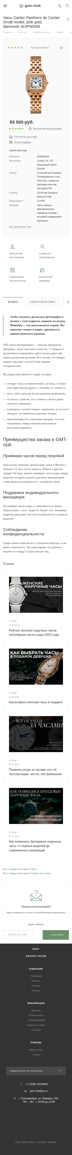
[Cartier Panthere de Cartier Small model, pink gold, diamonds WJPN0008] (36, 84)
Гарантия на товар (36, 1025)
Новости (36, 981)
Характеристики (42, 302)
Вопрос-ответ (36, 1050)
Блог (36, 949)
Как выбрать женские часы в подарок (35, 702)
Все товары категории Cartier (20, 869)
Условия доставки (36, 1020)
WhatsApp (46, 1116)
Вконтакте (26, 1116)
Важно (13, 302)
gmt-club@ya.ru (39, 1090)
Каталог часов (36, 956)
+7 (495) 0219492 (37, 1084)
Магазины (36, 1010)
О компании (36, 976)
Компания (36, 969)
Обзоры (36, 1054)
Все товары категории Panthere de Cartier (27, 873)
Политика (36, 1030)
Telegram (36, 1116)
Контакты (36, 990)
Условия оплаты (36, 1015)
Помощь (36, 1042)
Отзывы (36, 986)
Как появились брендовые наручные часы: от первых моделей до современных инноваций (35, 846)
